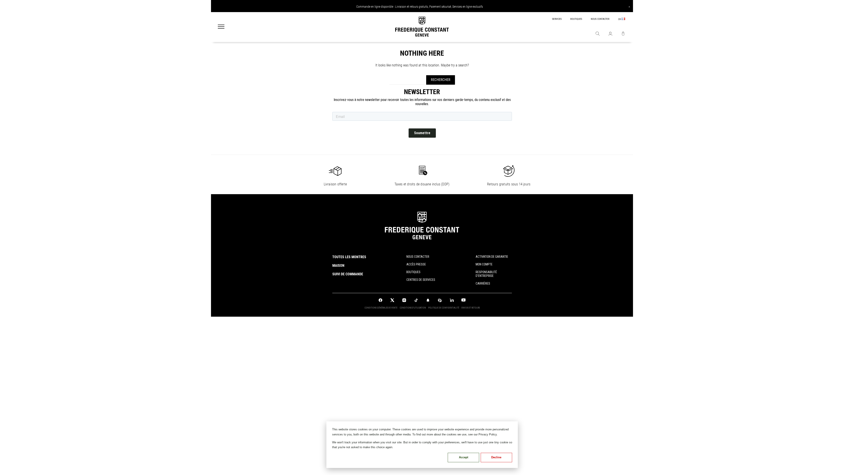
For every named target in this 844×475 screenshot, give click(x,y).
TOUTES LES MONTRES (349, 257)
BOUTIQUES (576, 19)
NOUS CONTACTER (600, 19)
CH (620, 19)
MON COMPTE (484, 264)
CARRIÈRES (483, 283)
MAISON (338, 265)
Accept (463, 457)
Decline (496, 457)
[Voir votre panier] (623, 34)
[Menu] (221, 27)
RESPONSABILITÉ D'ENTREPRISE (486, 274)
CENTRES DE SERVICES (420, 279)
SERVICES (557, 19)
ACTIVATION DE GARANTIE (492, 256)
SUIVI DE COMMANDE (347, 274)
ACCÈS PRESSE (416, 264)
